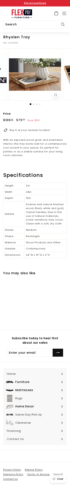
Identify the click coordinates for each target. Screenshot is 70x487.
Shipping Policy (13, 474)
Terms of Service (38, 474)
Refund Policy (34, 469)
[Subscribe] (58, 353)
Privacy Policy (12, 469)
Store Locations (35, 3)
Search (58, 474)
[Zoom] (55, 95)
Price (7, 114)
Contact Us (10, 479)
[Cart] (56, 13)
